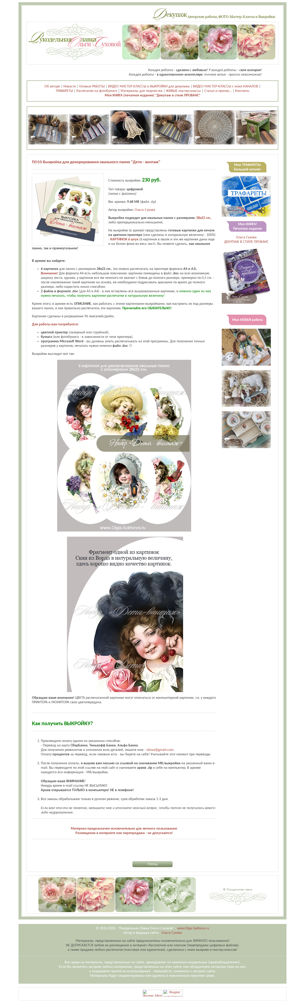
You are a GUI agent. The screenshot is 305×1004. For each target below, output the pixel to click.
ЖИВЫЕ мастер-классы (183, 91)
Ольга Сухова (145, 210)
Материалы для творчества (142, 91)
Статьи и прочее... (218, 91)
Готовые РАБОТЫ (92, 86)
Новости (69, 86)
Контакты (242, 91)
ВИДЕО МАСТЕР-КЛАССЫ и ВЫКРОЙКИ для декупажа (149, 86)
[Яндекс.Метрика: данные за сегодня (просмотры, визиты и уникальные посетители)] (152, 993)
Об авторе (52, 86)
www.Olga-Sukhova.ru (193, 928)
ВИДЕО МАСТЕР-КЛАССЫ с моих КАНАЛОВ (225, 86)
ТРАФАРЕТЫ (64, 91)
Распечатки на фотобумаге (96, 91)
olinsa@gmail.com (159, 750)
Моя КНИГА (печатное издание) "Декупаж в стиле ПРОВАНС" (153, 95)
